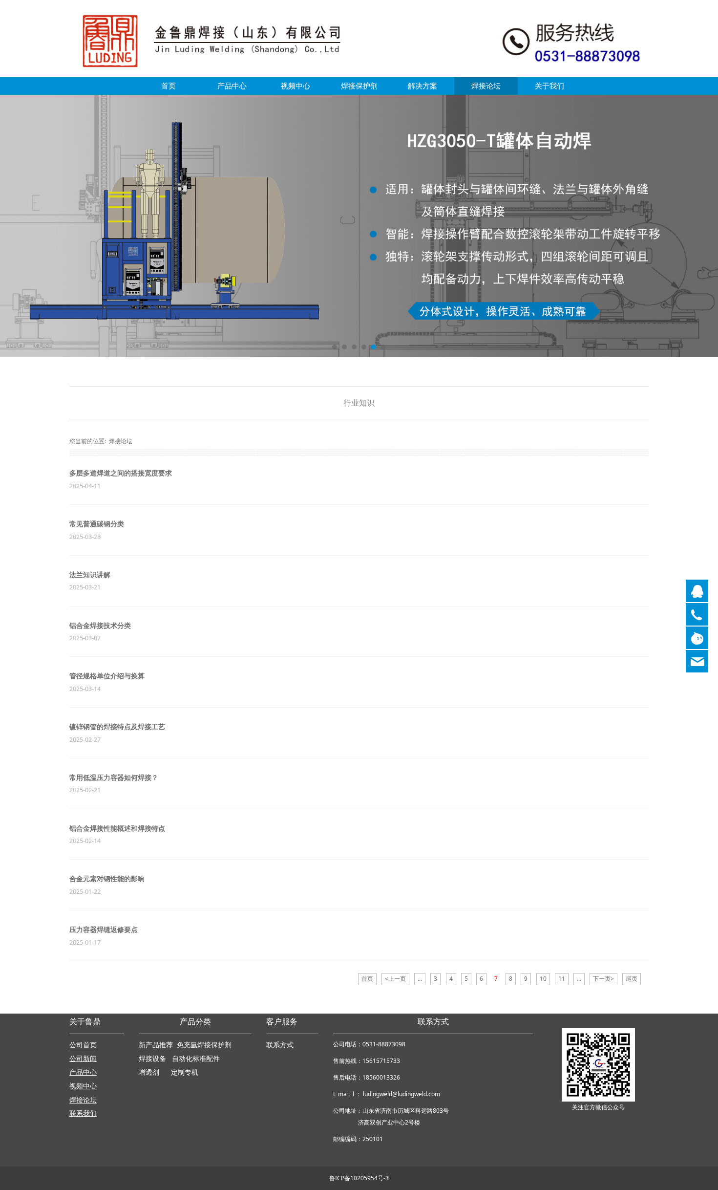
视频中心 (295, 86)
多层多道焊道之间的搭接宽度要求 (120, 472)
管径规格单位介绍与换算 (107, 675)
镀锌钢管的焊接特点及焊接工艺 (117, 726)
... (420, 978)
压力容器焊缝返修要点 (103, 929)
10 (543, 978)
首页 (168, 86)
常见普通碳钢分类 (96, 523)
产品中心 (232, 86)
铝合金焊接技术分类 (100, 625)
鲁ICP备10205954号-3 (359, 1178)
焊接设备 (153, 1058)
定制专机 (184, 1072)
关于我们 (549, 86)
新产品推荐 (157, 1045)
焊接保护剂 (359, 86)
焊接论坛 (486, 86)
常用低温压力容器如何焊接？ (113, 777)
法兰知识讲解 (89, 574)
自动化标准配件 (196, 1058)
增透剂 (149, 1072)
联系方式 (280, 1045)
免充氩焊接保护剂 (204, 1045)
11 (561, 978)
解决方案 (422, 86)
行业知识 (359, 402)
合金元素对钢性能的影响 (107, 878)
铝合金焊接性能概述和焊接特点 (117, 828)
